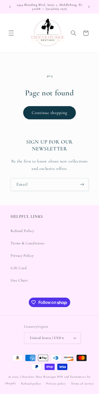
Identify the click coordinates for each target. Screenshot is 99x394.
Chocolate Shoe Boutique (38, 376)
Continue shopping (50, 112)
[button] (11, 33)
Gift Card (19, 267)
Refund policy (31, 383)
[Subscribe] (82, 184)
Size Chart (19, 280)
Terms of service (82, 383)
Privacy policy (56, 383)
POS (60, 376)
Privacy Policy (22, 255)
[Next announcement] (89, 7)
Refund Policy (22, 230)
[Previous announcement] (10, 7)
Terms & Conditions (27, 243)
